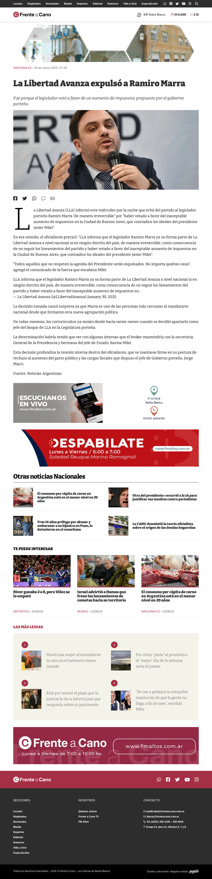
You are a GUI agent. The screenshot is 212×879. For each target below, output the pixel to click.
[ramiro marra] (106, 150)
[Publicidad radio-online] (58, 403)
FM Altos (83, 821)
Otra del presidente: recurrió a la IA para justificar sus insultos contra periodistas (164, 497)
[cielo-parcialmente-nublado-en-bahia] (121, 660)
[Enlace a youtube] (183, 3)
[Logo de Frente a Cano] (32, 14)
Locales (18, 3)
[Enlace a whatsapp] (165, 3)
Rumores (112, 3)
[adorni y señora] (31, 699)
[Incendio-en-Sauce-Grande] (31, 660)
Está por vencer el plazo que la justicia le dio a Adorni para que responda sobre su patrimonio (73, 699)
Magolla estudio (179, 871)
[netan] (106, 571)
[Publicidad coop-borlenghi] (106, 43)
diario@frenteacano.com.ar (163, 816)
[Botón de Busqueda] (197, 4)
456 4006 (178, 821)
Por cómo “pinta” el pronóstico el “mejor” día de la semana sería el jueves (161, 660)
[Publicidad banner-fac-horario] (106, 745)
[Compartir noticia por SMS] (43, 198)
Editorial (97, 3)
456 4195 (164, 821)
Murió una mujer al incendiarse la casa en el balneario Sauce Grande (73, 660)
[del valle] (23, 526)
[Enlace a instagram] (190, 3)
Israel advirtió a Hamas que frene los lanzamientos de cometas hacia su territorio (101, 596)
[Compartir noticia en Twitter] (24, 198)
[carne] (23, 497)
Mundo (68, 3)
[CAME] (118, 526)
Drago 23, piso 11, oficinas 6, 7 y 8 (166, 827)
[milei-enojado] (118, 497)
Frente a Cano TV (88, 816)
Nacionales (52, 3)
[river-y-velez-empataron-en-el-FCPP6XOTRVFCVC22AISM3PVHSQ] (42, 571)
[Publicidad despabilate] (106, 448)
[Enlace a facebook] (171, 3)
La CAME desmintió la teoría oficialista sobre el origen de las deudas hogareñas (163, 526)
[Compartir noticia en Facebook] (15, 198)
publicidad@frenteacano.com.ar (165, 811)
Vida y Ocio (130, 3)
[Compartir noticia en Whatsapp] (34, 198)
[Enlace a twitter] (177, 3)
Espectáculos (150, 3)
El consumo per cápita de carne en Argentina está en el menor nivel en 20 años (67, 497)
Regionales (34, 3)
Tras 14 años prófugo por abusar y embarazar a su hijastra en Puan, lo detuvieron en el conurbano (65, 525)
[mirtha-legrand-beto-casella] (121, 700)
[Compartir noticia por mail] (53, 198)
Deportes (82, 3)
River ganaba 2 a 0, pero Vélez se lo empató (41, 594)
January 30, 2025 (102, 297)
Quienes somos (87, 811)
